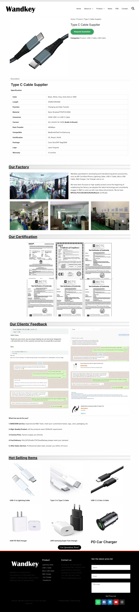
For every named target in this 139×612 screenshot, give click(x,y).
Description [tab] (15, 79)
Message (94, 581)
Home (73, 19)
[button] (92, 8)
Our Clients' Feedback (28, 324)
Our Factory (19, 167)
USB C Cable (92, 38)
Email (93, 572)
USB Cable (102, 38)
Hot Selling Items (23, 458)
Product (80, 19)
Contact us (66, 560)
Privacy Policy (64, 601)
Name (93, 564)
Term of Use (75, 601)
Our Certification (23, 237)
